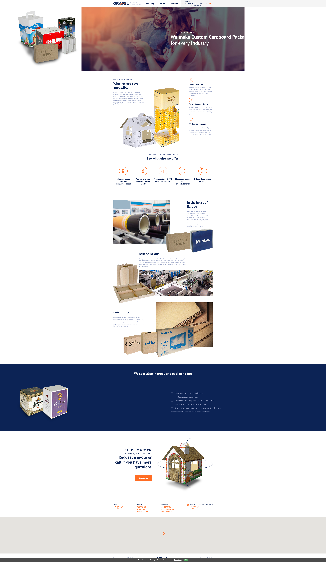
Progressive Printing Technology (128, 3)
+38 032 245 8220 (141, 506)
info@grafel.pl (185, 5)
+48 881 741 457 (118, 506)
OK (186, 560)
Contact (174, 3)
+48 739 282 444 (194, 506)
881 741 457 (189, 3)
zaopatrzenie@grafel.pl (167, 509)
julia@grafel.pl (141, 509)
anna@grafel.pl (192, 5)
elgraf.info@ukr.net (166, 511)
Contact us (143, 478)
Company (150, 3)
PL (206, 3)
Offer (162, 3)
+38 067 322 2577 (141, 508)
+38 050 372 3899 (166, 508)
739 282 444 (198, 3)
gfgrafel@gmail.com (142, 511)
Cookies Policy (178, 560)
